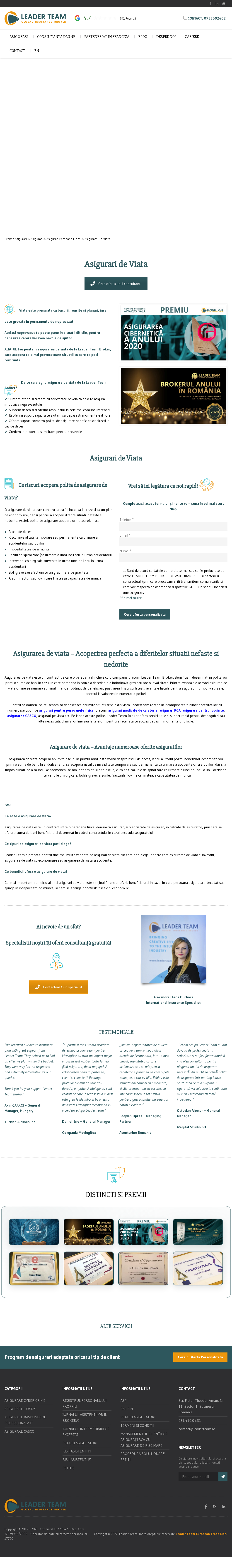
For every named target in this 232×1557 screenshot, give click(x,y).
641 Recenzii (128, 18)
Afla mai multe (130, 597)
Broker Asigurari (16, 239)
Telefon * (126, 519)
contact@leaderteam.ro (197, 1429)
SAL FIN (127, 1409)
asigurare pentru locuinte (203, 710)
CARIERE (192, 36)
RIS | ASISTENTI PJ (77, 1459)
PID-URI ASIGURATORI (80, 1443)
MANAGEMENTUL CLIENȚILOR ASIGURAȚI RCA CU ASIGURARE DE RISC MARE (144, 1440)
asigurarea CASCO (21, 715)
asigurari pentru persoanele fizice (66, 710)
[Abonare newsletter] (222, 1476)
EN (36, 50)
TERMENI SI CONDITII (137, 1425)
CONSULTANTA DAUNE (56, 36)
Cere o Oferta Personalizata (200, 1357)
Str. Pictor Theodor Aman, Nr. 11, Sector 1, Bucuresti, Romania (201, 1406)
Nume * (125, 551)
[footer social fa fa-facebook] (206, 1507)
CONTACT (17, 50)
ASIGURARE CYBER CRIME (25, 1400)
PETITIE (69, 1468)
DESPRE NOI (166, 36)
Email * (124, 535)
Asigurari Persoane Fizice (63, 239)
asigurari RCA (170, 710)
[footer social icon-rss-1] (215, 1507)
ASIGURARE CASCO (19, 1431)
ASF (124, 1400)
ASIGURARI (19, 36)
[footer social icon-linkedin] (223, 1507)
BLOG (142, 36)
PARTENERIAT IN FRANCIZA (106, 36)
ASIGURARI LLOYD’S (20, 1409)
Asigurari (37, 239)
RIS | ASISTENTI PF (77, 1451)
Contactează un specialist (62, 987)
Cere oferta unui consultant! (120, 283)
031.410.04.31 (190, 1420)
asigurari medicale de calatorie (132, 710)
